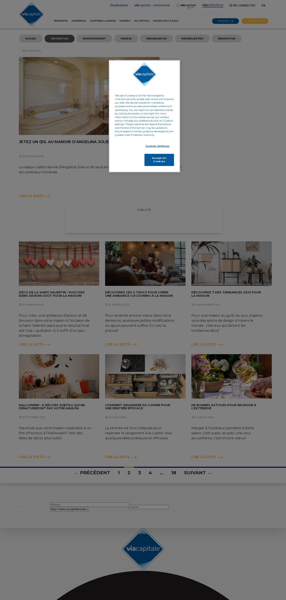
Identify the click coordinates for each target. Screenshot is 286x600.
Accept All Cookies (159, 160)
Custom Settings (158, 146)
